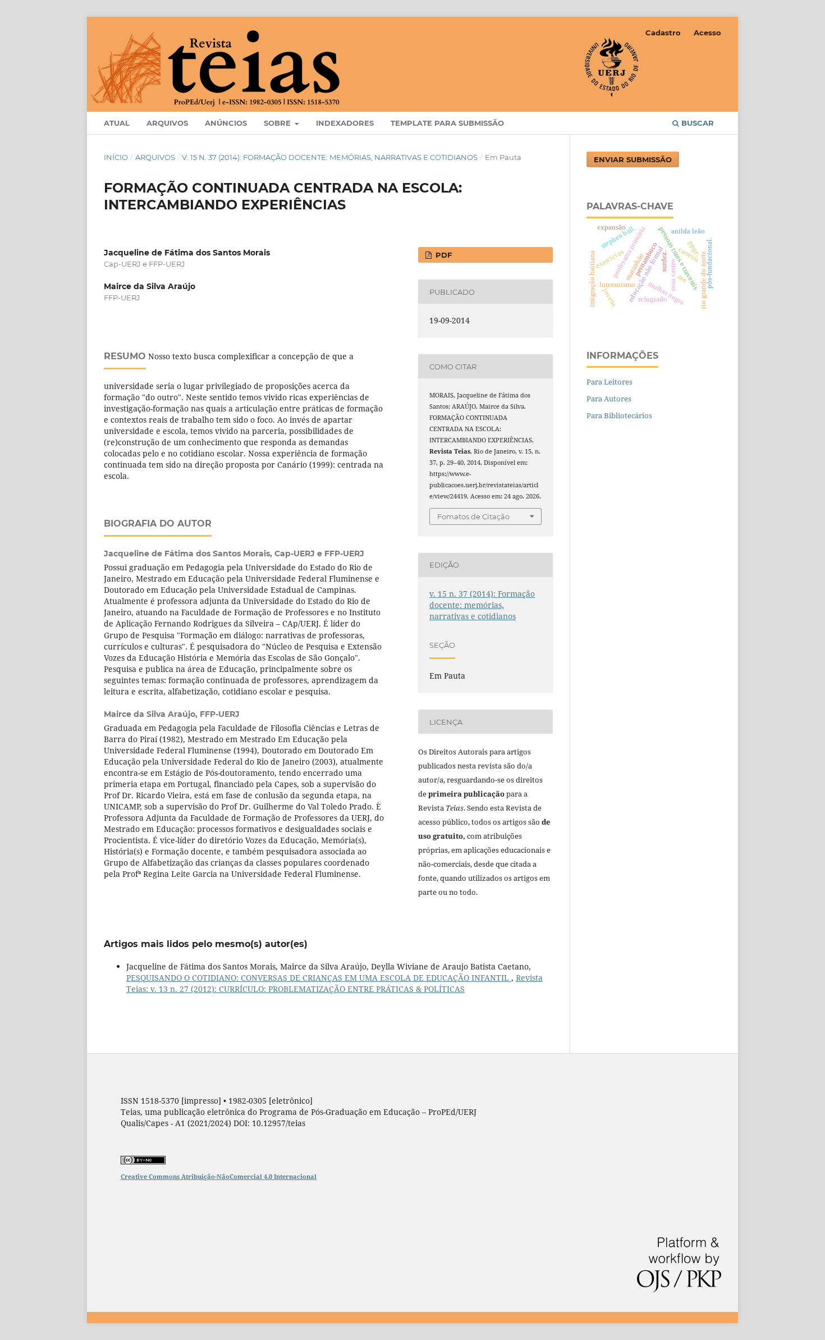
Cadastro (663, 32)
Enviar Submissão (633, 159)
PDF (442, 254)
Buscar (696, 122)
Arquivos (167, 122)
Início (116, 157)
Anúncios (226, 122)
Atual (117, 122)
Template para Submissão (447, 122)
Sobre (278, 122)
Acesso (707, 32)
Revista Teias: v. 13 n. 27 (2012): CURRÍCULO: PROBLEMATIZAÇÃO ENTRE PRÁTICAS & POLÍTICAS (334, 983)
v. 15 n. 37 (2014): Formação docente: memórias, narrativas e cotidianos (330, 157)
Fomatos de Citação (473, 516)
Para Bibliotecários (619, 415)
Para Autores (608, 399)
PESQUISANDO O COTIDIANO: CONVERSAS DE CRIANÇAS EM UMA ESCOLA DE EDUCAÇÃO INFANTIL (318, 977)
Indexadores (345, 122)
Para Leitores (609, 382)
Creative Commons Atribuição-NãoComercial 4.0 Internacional (219, 1176)
